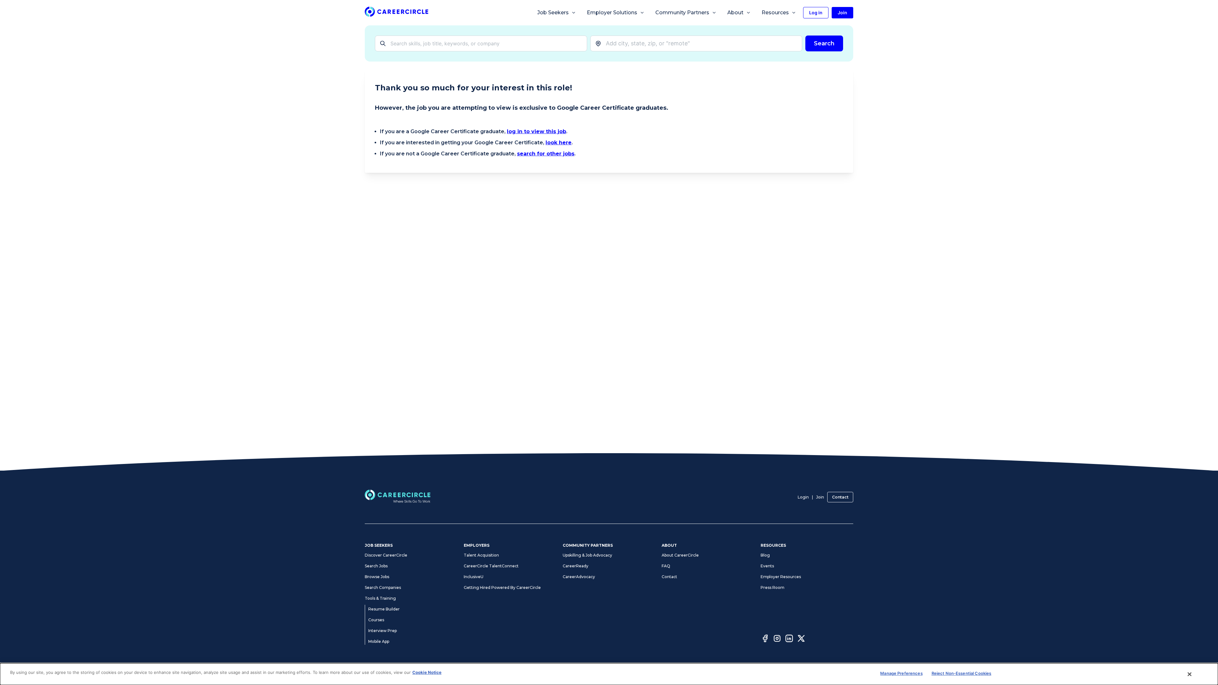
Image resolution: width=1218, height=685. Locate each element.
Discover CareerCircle (386, 555)
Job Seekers (553, 13)
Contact (840, 497)
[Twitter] (801, 639)
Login (803, 497)
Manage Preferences (901, 673)
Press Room (772, 587)
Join (820, 497)
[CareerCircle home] (396, 13)
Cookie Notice (427, 672)
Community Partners (682, 13)
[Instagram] (777, 639)
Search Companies (383, 587)
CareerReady (575, 566)
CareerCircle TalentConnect (491, 566)
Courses (376, 619)
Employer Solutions (612, 13)
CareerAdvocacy (579, 576)
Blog (765, 555)
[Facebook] (765, 639)
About (735, 13)
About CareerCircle (680, 555)
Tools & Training (380, 598)
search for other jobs (545, 154)
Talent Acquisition (481, 555)
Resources (775, 13)
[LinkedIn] (789, 639)
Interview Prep (382, 630)
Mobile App (378, 641)
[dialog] (609, 674)
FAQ (666, 566)
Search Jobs (376, 566)
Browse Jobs (377, 576)
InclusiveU (473, 576)
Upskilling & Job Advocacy (587, 555)
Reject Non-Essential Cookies (962, 673)
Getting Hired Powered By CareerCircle (502, 587)
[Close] (1190, 674)
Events (767, 566)
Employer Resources (781, 576)
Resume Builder (384, 609)
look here (559, 143)
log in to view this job (536, 131)
